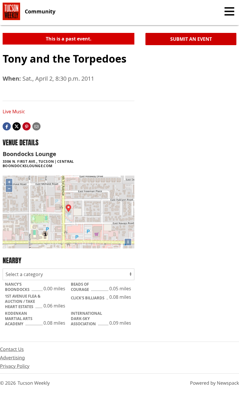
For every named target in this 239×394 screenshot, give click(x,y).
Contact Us (12, 349)
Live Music (14, 111)
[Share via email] (36, 126)
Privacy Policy (14, 366)
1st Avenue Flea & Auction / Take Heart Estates (23, 301)
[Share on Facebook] (7, 126)
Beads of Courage (80, 287)
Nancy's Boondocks (17, 287)
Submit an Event (191, 39)
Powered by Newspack (214, 383)
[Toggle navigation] (229, 11)
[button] (26, 126)
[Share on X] (17, 126)
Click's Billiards (88, 298)
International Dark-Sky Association (86, 318)
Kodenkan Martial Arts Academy (18, 318)
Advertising (12, 357)
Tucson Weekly (33, 383)
